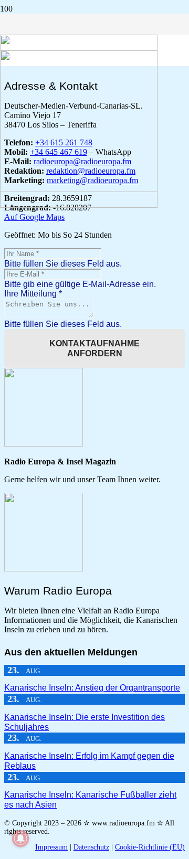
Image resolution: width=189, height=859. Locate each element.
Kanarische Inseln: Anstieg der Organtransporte (92, 687)
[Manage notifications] (20, 838)
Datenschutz (91, 847)
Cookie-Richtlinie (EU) (150, 847)
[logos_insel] (79, 204)
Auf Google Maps (34, 217)
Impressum (51, 847)
